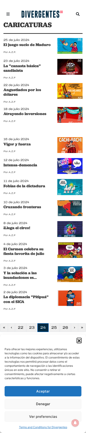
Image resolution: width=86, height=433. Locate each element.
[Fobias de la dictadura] (70, 187)
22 (22, 327)
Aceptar (43, 391)
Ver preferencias (43, 416)
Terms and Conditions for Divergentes (43, 427)
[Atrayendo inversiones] (70, 115)
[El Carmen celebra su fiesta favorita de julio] (70, 250)
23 (33, 327)
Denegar (43, 404)
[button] (79, 340)
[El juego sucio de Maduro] (70, 46)
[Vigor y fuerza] (70, 145)
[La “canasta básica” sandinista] (70, 67)
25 (55, 327)
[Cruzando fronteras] (70, 208)
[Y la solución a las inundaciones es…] (70, 274)
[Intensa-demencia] (70, 166)
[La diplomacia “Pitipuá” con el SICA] (70, 298)
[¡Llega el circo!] (70, 229)
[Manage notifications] (75, 423)
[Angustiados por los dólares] (70, 91)
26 (66, 327)
